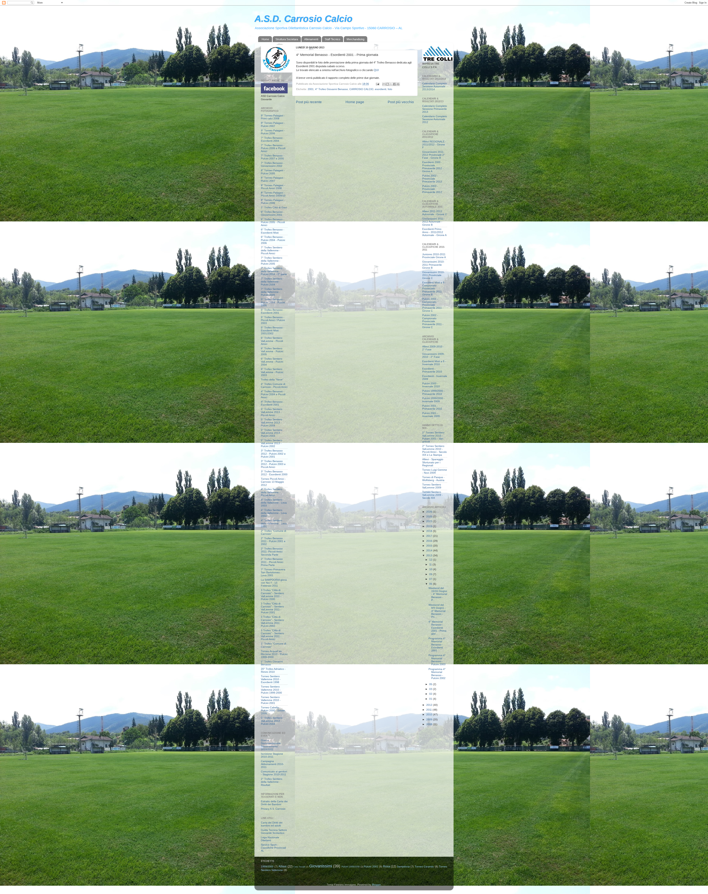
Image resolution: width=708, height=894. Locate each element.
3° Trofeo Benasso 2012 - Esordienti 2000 (274, 473)
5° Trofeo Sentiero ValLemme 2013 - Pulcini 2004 (271, 422)
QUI (376, 70)
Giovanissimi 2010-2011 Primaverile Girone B (433, 264)
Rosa (386, 866)
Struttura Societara (286, 39)
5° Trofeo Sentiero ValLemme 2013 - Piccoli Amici (271, 412)
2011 (429, 709)
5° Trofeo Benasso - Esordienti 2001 (272, 311)
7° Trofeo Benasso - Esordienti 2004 (272, 139)
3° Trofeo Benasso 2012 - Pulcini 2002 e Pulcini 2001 (273, 453)
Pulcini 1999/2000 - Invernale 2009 (433, 400)
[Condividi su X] (391, 84)
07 (431, 579)
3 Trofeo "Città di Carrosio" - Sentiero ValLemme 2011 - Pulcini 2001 (272, 608)
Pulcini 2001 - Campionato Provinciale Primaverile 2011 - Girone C (432, 305)
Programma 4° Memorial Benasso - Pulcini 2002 (437, 674)
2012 (429, 705)
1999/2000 (267, 866)
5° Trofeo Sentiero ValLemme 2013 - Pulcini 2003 (271, 433)
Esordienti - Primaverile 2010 (432, 370)
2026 (429, 511)
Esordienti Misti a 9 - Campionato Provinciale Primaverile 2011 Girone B (434, 288)
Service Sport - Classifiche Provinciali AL (273, 847)
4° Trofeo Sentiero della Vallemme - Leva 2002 (274, 513)
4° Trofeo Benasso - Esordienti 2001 (272, 403)
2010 (429, 714)
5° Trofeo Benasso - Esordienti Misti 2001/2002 (272, 330)
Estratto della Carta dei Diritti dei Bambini (274, 803)
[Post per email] (377, 83)
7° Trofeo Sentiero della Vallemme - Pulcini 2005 (271, 260)
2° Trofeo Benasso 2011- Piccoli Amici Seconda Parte (272, 551)
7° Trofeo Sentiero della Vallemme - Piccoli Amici (271, 250)
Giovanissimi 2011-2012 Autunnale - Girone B (433, 221)
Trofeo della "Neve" (272, 379)
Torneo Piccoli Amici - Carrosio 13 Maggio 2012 (273, 482)
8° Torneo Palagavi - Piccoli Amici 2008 (273, 187)
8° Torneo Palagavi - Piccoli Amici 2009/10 (273, 194)
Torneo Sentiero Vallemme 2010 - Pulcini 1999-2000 (271, 689)
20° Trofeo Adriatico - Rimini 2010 (273, 670)
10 (431, 569)
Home (265, 39)
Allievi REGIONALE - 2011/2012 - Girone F (434, 144)
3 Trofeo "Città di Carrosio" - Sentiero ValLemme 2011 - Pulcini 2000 (272, 595)
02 (431, 694)
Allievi (282, 866)
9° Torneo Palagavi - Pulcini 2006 (273, 132)
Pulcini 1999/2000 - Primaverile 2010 (433, 392)
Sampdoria (403, 866)
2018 (429, 531)
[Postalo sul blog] (387, 84)
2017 (429, 536)
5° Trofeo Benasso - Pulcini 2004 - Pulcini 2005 (273, 302)
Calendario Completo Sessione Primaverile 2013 (434, 109)
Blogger (376, 884)
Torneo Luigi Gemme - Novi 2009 (434, 471)
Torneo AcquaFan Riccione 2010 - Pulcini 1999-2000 (274, 654)
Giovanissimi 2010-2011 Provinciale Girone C (433, 275)
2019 (429, 526)
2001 (311, 89)
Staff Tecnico (332, 39)
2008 (429, 724)
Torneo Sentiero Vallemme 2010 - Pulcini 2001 (271, 700)
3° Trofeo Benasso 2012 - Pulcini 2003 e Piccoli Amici (273, 464)
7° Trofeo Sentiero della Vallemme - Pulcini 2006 (271, 292)
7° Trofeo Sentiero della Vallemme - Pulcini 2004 (271, 281)
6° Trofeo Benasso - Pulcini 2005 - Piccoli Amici (273, 222)
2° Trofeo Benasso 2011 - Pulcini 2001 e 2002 (273, 541)
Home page (355, 102)
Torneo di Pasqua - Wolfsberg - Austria (433, 479)
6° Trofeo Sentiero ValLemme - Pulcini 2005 (272, 351)
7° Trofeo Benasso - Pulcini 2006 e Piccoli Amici (273, 148)
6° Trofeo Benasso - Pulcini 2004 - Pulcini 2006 (273, 240)
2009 (429, 719)
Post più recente (309, 102)
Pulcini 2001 (371, 866)
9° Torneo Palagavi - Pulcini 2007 (273, 124)
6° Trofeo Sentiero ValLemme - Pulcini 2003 (272, 372)
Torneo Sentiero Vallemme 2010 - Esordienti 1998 (271, 679)
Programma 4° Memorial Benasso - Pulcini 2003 (437, 660)
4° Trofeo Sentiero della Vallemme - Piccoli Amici (271, 492)
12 (431, 559)
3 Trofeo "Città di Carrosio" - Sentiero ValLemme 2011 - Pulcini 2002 (272, 621)
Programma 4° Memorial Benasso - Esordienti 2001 (437, 644)
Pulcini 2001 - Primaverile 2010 (432, 407)
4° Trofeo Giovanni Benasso (331, 89)
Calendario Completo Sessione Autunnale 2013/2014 (434, 86)
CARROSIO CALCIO (361, 89)
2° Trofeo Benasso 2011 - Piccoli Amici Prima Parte (272, 562)
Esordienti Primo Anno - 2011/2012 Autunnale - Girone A (434, 232)
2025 (429, 516)
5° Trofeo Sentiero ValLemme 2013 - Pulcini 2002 (271, 443)
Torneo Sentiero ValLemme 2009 (431, 486)
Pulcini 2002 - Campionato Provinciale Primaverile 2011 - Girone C (432, 321)
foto (390, 89)
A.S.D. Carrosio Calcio (303, 18)
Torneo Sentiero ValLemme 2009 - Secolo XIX (432, 495)
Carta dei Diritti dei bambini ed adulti (271, 824)
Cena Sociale (299, 867)
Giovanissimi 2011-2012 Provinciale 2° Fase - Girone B (433, 155)
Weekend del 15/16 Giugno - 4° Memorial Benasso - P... (437, 594)
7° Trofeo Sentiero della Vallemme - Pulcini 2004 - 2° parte (274, 271)
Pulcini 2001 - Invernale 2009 (431, 415)
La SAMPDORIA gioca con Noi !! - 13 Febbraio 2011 (274, 582)
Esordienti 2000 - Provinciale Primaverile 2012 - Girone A (433, 167)
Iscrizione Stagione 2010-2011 (272, 755)
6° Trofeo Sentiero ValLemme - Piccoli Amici (272, 341)
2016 (429, 541)
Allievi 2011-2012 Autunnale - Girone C (434, 213)
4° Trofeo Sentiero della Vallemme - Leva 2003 (274, 502)
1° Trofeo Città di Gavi (274, 207)
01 (431, 698)
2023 (429, 521)
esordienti (380, 89)
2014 (429, 550)
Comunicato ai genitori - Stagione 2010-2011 (274, 773)
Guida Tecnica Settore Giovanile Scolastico (274, 831)
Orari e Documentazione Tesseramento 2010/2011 (271, 745)
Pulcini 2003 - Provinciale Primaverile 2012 (432, 189)
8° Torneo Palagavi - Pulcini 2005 (273, 172)
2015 (429, 545)
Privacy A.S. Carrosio (273, 808)
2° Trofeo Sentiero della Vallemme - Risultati (271, 782)
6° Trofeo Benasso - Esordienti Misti (272, 231)
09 (431, 574)
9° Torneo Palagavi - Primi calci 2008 (273, 117)
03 (431, 689)
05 (431, 684)
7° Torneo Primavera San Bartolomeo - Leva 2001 (273, 572)
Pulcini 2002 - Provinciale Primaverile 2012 (432, 178)
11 (431, 564)
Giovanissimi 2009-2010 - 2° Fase (433, 355)
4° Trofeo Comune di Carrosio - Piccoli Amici (274, 385)
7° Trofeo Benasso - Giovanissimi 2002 (272, 164)
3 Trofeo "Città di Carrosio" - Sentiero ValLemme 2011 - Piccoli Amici (272, 635)
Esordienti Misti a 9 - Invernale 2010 (434, 363)
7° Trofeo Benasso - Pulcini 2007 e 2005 (272, 157)
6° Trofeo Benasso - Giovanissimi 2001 (272, 213)
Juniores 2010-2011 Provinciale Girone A (434, 256)
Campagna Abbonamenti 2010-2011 (272, 764)
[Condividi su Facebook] (394, 84)
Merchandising (355, 39)
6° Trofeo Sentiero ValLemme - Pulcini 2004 (272, 361)
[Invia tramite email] (384, 84)
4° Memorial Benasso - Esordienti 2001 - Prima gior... (437, 627)
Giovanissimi (320, 866)
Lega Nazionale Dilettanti (270, 839)
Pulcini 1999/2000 (350, 866)
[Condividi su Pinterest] (398, 84)
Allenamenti (311, 39)
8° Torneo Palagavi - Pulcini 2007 (273, 179)
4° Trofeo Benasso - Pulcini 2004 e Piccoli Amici (273, 394)
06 (431, 584)
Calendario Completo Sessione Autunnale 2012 (434, 119)
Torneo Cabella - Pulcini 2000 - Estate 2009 (273, 710)
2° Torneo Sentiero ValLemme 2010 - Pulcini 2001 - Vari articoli (433, 437)
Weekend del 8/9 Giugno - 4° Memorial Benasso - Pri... (437, 611)
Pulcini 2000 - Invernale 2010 (431, 385)
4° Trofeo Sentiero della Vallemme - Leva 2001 (274, 523)
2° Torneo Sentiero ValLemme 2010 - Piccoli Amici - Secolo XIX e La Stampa (434, 451)
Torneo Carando (424, 866)
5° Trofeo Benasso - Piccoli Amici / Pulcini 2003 (273, 320)
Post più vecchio (401, 102)
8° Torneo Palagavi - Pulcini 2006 (273, 201)
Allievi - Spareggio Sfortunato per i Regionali (432, 462)
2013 (429, 555)
